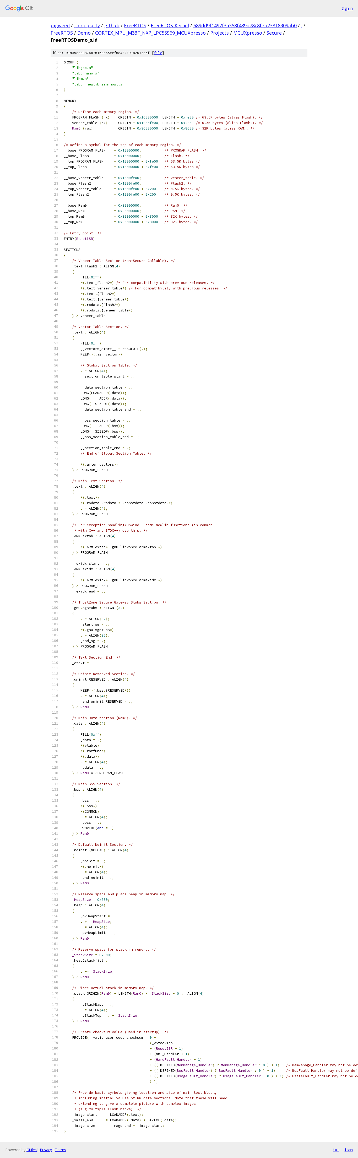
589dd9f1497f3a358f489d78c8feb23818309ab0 (245, 25)
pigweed (60, 25)
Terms (60, 1149)
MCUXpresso (247, 33)
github (112, 25)
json (348, 1149)
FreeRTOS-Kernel (170, 25)
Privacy (46, 1149)
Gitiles (31, 1149)
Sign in (347, 8)
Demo (84, 33)
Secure (274, 33)
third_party (87, 25)
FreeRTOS (135, 25)
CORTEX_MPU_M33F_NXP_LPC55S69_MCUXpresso (150, 33)
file (158, 53)
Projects (219, 33)
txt (336, 1149)
